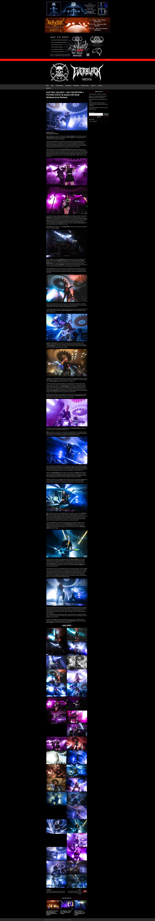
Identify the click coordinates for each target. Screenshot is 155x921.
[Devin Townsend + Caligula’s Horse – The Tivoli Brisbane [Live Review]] (80, 905)
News (52, 85)
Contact (100, 85)
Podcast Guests (85, 85)
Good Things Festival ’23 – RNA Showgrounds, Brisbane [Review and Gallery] (52, 912)
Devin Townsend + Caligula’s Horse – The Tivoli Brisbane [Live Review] (79, 912)
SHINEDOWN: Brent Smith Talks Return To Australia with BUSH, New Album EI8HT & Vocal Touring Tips (98, 104)
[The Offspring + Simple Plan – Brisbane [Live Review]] (66, 905)
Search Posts (91, 112)
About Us (93, 85)
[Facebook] (107, 60)
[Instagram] (109, 60)
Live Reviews (68, 85)
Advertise (48, 88)
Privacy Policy (91, 119)
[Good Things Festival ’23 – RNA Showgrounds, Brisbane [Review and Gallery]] (52, 905)
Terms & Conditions (93, 121)
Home (47, 85)
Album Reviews (59, 85)
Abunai (69, 919)
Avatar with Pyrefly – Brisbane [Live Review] (97, 94)
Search (106, 114)
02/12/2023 (50, 100)
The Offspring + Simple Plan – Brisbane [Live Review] (66, 912)
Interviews (76, 85)
